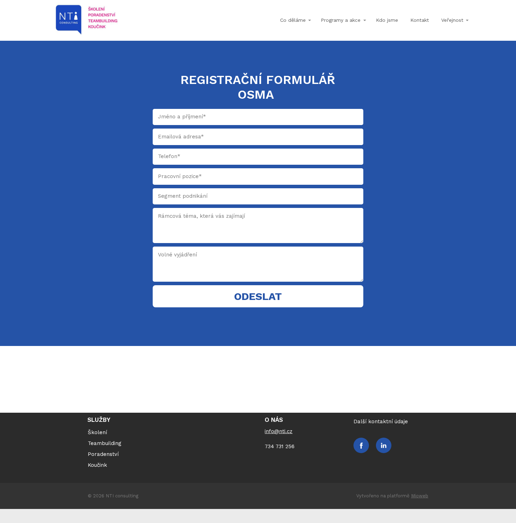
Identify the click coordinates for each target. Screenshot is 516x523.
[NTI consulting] (86, 20)
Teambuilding (104, 443)
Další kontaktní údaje (380, 421)
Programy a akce (340, 20)
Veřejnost (452, 20)
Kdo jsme (387, 20)
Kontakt (419, 20)
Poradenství (103, 454)
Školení (97, 432)
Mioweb (419, 495)
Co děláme (293, 20)
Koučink (97, 465)
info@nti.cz (278, 431)
